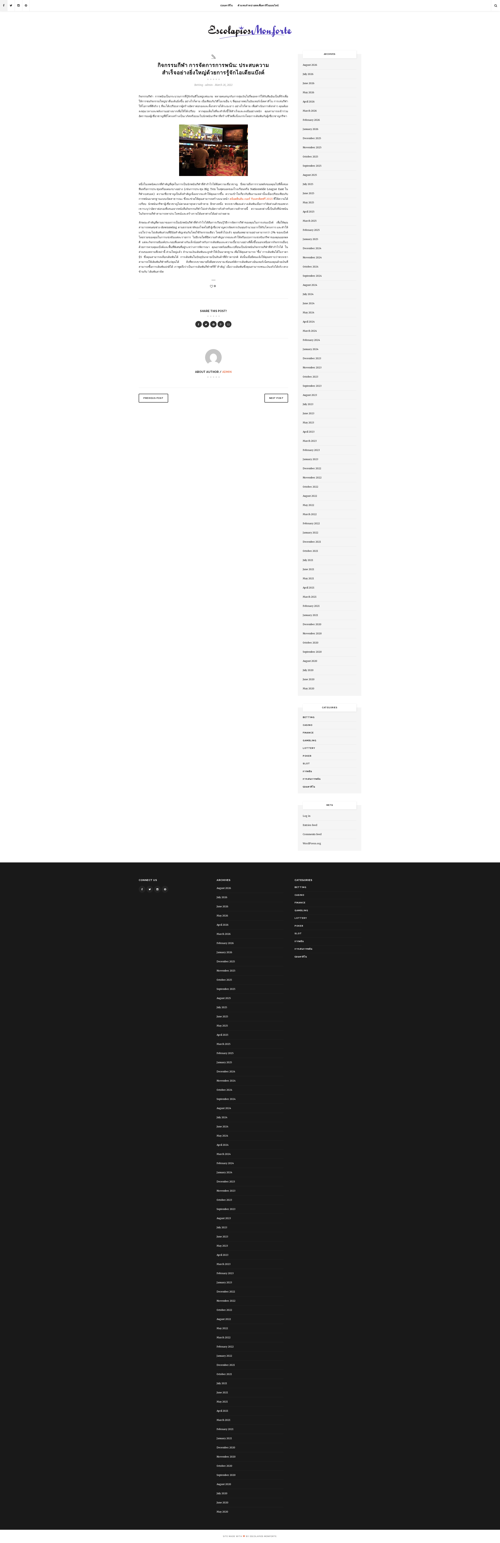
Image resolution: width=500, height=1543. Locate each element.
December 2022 (312, 468)
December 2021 (312, 541)
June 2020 (308, 679)
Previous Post (153, 398)
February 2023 (311, 450)
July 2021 (308, 560)
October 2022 (310, 486)
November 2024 (312, 257)
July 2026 (308, 74)
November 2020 (312, 633)
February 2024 (311, 340)
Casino (307, 725)
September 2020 (312, 651)
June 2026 (308, 83)
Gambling (309, 740)
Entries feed (310, 825)
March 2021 (309, 596)
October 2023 (310, 376)
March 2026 (310, 110)
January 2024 (310, 349)
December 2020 (312, 624)
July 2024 (308, 294)
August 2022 (310, 495)
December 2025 (312, 138)
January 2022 (310, 532)
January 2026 (310, 129)
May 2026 (308, 92)
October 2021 (310, 550)
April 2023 (308, 431)
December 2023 (312, 358)
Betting (198, 85)
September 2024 (312, 275)
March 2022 (310, 514)
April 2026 (309, 101)
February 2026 (311, 119)
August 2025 (310, 174)
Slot (306, 763)
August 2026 (310, 64)
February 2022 (311, 523)
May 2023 (308, 422)
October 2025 (310, 156)
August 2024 (310, 285)
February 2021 (311, 605)
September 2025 (312, 165)
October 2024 (310, 266)
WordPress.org (312, 843)
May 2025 (308, 202)
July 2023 (308, 404)
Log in (306, 815)
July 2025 (308, 184)
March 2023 (310, 440)
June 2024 (308, 303)
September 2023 (312, 385)
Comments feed (312, 834)
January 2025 (310, 239)
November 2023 (312, 367)
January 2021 (310, 615)
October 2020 (310, 642)
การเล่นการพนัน (312, 779)
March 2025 (310, 220)
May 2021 (308, 578)
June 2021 (308, 569)
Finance (308, 733)
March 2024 (310, 330)
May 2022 (308, 505)
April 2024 (309, 321)
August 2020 (310, 661)
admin (227, 371)
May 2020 (308, 688)
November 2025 (312, 147)
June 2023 (308, 413)
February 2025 (311, 229)
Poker (307, 756)
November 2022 (312, 477)
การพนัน (307, 771)
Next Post (276, 398)
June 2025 (308, 193)
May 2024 (308, 312)
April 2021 (308, 587)
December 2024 (312, 248)
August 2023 (310, 395)
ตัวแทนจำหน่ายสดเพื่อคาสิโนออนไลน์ (258, 5)
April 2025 (308, 211)
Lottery (309, 748)
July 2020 (308, 670)
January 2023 (310, 459)
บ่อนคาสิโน (226, 5)
